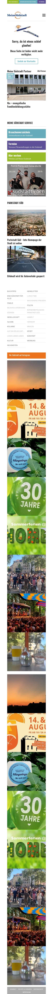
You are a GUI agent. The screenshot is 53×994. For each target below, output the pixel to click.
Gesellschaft (13, 317)
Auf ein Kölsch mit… (15, 331)
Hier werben (13, 2)
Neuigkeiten (12, 345)
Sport (29, 331)
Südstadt (31, 336)
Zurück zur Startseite (26, 61)
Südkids (10, 312)
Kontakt (13, 989)
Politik (30, 305)
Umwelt (30, 317)
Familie (10, 303)
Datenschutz (38, 989)
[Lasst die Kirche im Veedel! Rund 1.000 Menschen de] (26, 574)
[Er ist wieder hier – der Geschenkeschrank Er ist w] (26, 651)
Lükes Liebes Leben (15, 336)
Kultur (10, 340)
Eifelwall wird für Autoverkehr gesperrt (25, 276)
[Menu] (44, 15)
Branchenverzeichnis (28, 2)
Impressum (26, 992)
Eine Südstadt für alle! (15, 297)
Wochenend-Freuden (36, 300)
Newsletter (32, 291)
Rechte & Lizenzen (25, 989)
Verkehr (31, 322)
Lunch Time (32, 296)
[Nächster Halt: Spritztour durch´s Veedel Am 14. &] (26, 418)
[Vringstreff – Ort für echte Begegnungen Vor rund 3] (26, 496)
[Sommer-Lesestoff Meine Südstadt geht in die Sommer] (26, 379)
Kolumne (11, 326)
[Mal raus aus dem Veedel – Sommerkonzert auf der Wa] (26, 612)
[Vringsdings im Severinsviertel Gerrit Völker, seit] (26, 457)
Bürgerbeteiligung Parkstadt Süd (35, 311)
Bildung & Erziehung (16, 308)
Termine (42, 2)
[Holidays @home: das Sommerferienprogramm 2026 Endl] (26, 535)
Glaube (10, 322)
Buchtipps (11, 291)
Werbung (31, 340)
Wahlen (30, 326)
